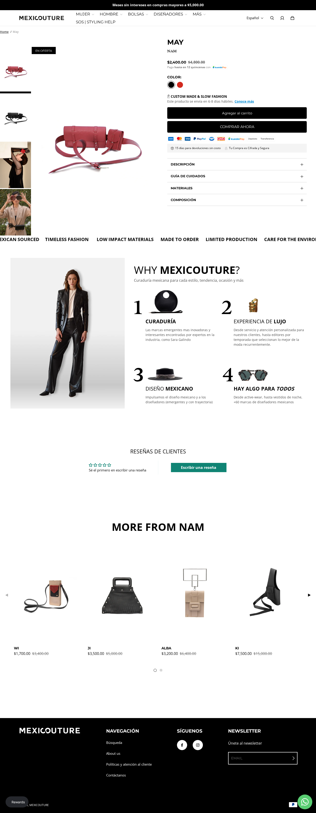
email (236, 758)
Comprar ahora (237, 127)
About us (113, 753)
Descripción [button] (183, 164)
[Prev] (7, 595)
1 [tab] (156, 671)
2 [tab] (162, 671)
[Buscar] (272, 18)
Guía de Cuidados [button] (188, 176)
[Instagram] (198, 745)
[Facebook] (182, 745)
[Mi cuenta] (282, 18)
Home (4, 32)
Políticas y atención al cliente (129, 764)
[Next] (309, 595)
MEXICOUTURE (39, 805)
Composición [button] (183, 200)
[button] (219, 67)
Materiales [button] (181, 188)
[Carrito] (292, 18)
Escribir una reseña (198, 467)
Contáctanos (116, 775)
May (16, 32)
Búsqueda (114, 742)
